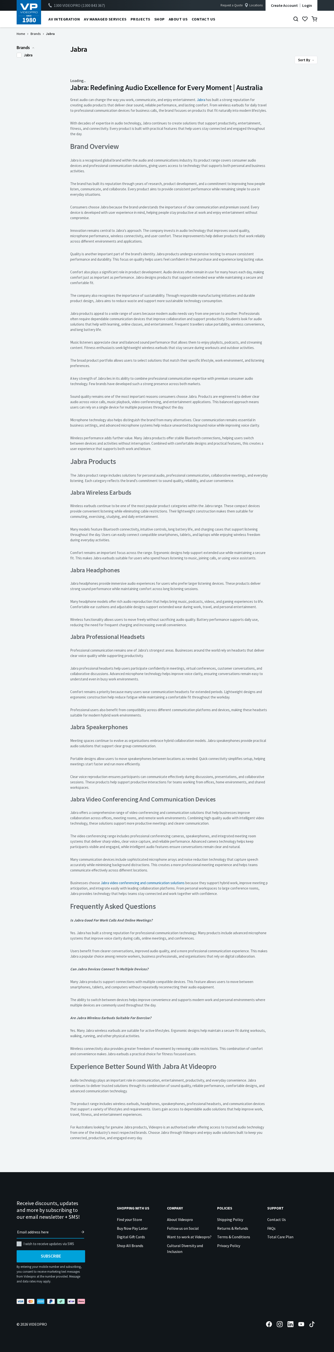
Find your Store (129, 1219)
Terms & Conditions (233, 1236)
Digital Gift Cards (131, 1236)
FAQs (271, 1228)
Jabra (28, 55)
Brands (36, 33)
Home (21, 33)
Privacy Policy (228, 1245)
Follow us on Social (183, 1228)
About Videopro (180, 1219)
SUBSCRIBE (51, 1256)
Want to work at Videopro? (189, 1236)
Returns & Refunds (232, 1228)
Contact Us (276, 1219)
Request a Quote (232, 5)
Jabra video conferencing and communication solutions (143, 883)
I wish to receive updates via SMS (48, 1243)
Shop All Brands (130, 1245)
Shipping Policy (230, 1219)
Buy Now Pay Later (132, 1228)
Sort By (304, 60)
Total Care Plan (280, 1236)
